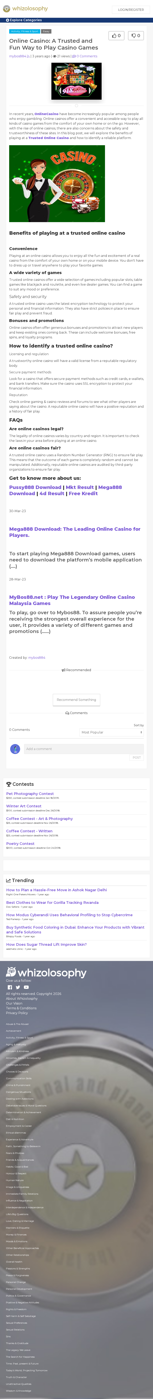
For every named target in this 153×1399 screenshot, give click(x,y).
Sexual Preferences (16, 1322)
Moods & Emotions (16, 1241)
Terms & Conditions (21, 1008)
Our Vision (14, 1003)
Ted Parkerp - (14, 919)
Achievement (13, 1030)
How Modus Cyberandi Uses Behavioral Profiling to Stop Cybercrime (69, 915)
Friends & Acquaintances (20, 1159)
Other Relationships (17, 1254)
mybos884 (17, 56)
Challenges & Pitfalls (17, 1064)
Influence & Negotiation (19, 1200)
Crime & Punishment (18, 1085)
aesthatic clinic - (15, 948)
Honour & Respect (16, 1173)
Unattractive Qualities (18, 1383)
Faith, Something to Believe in (23, 1146)
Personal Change (16, 1282)
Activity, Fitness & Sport (24, 31)
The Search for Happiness (20, 1356)
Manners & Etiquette (17, 1227)
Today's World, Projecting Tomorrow (27, 1370)
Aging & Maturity (16, 1044)
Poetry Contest (20, 844)
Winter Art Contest (23, 806)
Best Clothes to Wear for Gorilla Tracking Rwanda (52, 902)
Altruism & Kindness (17, 1051)
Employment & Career (19, 1125)
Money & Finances (16, 1234)
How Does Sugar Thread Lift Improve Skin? (46, 944)
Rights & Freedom (16, 1309)
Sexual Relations (15, 1329)
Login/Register (131, 10)
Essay (46, 31)
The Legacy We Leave (18, 1349)
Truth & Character (16, 1377)
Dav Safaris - (13, 906)
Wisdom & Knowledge (18, 1390)
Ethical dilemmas (16, 1132)
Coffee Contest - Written (29, 831)
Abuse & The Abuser (17, 1023)
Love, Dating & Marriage (20, 1220)
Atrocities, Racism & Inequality (23, 1057)
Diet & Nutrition (15, 1119)
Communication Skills (18, 1078)
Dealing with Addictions (19, 1098)
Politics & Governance (18, 1295)
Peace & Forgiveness (17, 1275)
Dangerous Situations (18, 1091)
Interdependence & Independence (24, 1207)
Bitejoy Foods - (15, 936)
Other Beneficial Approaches (22, 1248)
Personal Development (19, 1288)
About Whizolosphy (22, 999)
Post (137, 757)
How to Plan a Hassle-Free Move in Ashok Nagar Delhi (56, 890)
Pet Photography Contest (30, 794)
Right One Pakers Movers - (22, 894)
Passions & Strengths (18, 1268)
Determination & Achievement (23, 1112)
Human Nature (15, 1180)
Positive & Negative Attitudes (22, 1302)
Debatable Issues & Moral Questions (26, 1105)
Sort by (139, 725)
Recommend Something (76, 700)
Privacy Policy (17, 1013)
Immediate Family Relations (22, 1193)
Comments (87, 56)
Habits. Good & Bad (17, 1166)
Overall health (14, 1261)
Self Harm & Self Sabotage (21, 1316)
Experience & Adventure (19, 1139)
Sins (8, 1336)
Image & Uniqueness (17, 1186)
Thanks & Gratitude (17, 1343)
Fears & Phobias (15, 1153)
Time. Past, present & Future (22, 1363)
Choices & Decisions (17, 1071)
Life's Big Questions (17, 1214)
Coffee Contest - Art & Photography (39, 819)
